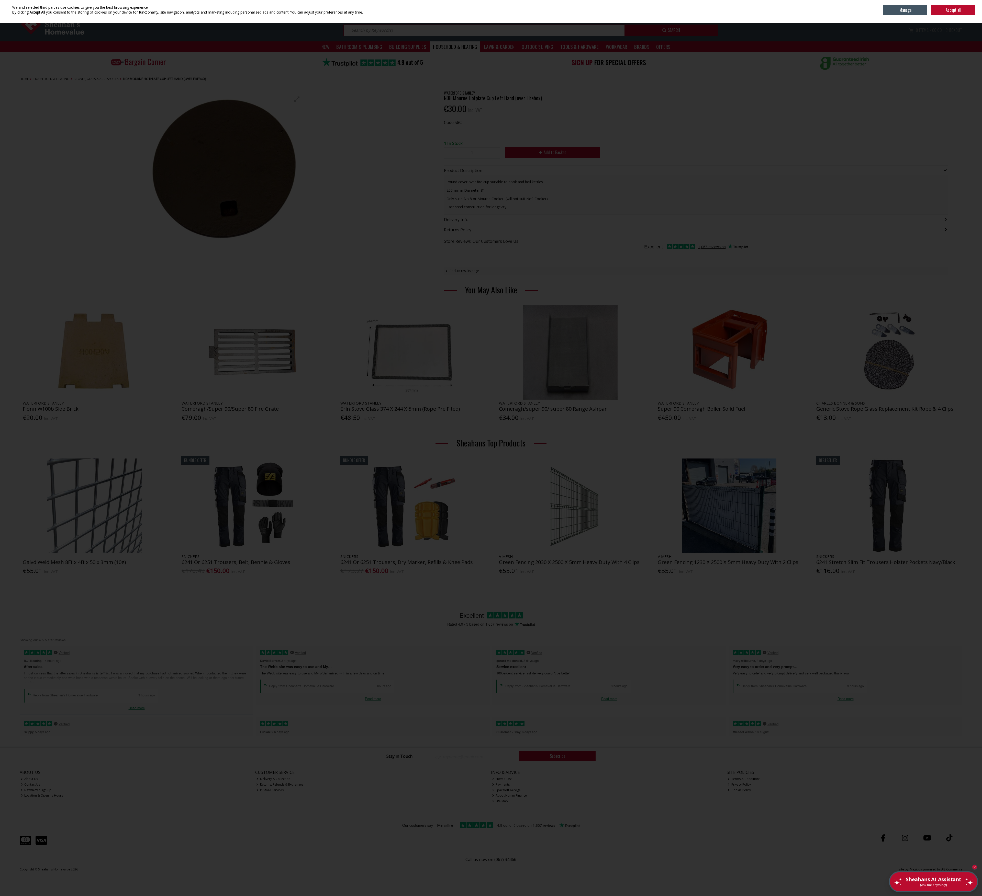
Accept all (953, 10)
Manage (905, 10)
